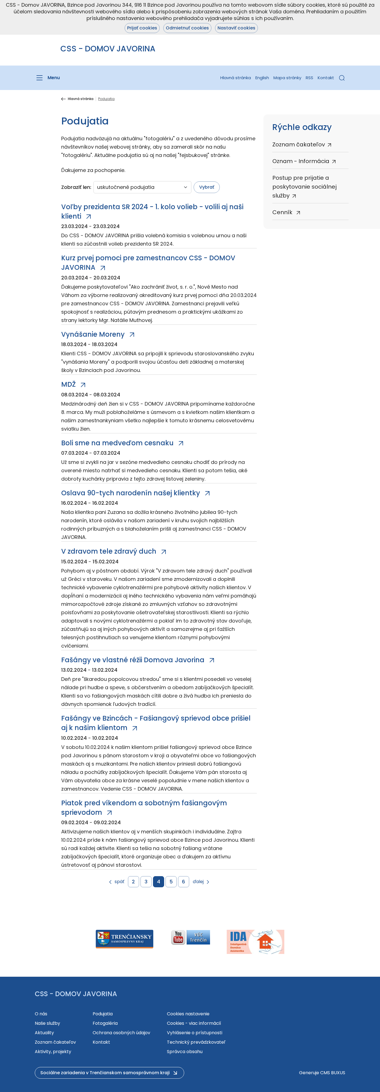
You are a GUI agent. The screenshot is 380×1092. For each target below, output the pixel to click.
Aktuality (44, 1032)
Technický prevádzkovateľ (196, 1042)
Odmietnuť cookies (187, 28)
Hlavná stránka (235, 78)
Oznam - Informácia (300, 161)
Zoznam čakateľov (298, 144)
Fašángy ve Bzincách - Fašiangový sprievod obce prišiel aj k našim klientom (156, 723)
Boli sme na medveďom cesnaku (117, 443)
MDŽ (68, 384)
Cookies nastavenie (188, 1014)
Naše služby (47, 1023)
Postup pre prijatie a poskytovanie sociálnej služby (304, 186)
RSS (309, 78)
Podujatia (103, 1014)
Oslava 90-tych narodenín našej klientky (130, 493)
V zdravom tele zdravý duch (108, 551)
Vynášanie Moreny (93, 334)
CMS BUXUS (332, 1072)
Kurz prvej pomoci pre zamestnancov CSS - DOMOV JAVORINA (148, 262)
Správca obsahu (185, 1051)
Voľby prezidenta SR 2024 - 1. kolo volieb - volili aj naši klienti (152, 211)
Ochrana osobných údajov (121, 1032)
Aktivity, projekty (53, 1051)
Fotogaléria (105, 1023)
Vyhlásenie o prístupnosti (194, 1032)
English (262, 78)
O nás (41, 1014)
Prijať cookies (142, 28)
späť (119, 882)
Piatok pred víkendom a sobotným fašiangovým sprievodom (144, 807)
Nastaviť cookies (236, 28)
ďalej (198, 882)
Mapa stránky (287, 78)
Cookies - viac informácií (194, 1023)
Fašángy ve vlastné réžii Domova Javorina (132, 659)
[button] (341, 77)
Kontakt (326, 78)
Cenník (283, 212)
